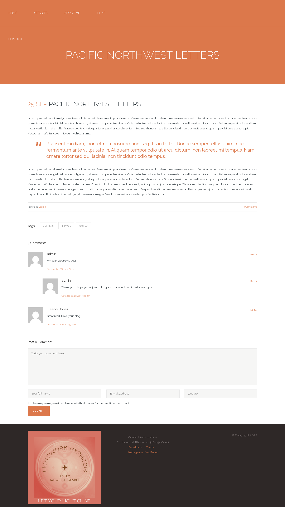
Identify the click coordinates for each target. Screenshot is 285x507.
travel (66, 226)
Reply (253, 254)
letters (48, 226)
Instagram (135, 452)
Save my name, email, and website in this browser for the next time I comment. (81, 403)
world (83, 226)
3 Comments (250, 207)
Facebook (135, 447)
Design (42, 207)
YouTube (151, 452)
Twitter (151, 447)
